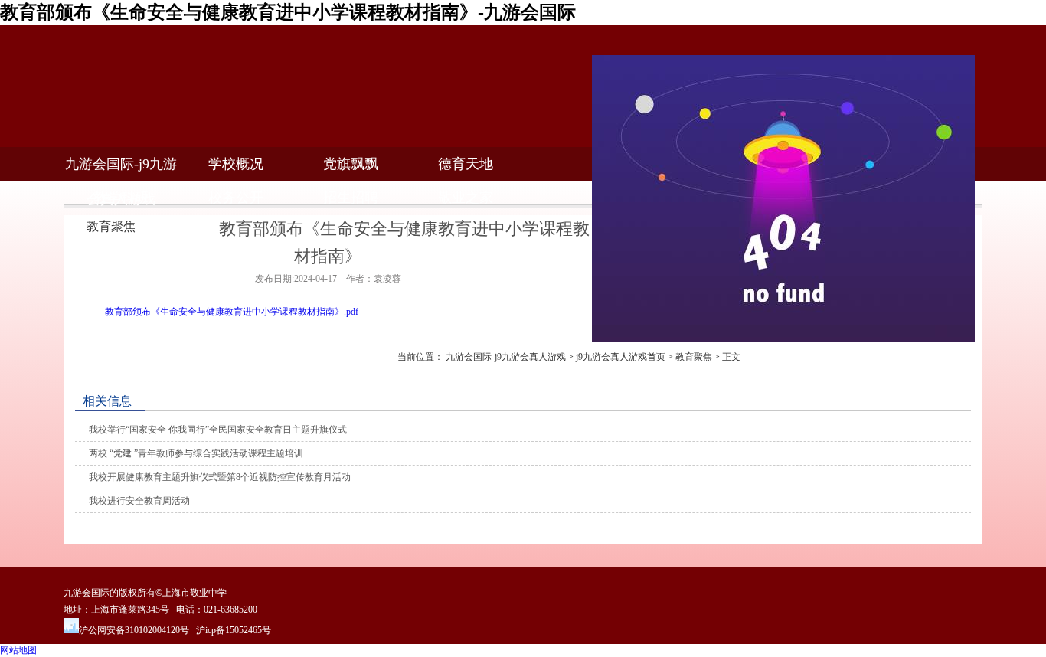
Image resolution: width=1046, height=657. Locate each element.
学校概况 (235, 164)
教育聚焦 (693, 356)
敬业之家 (465, 197)
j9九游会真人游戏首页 (620, 356)
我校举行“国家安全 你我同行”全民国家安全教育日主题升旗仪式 (218, 429)
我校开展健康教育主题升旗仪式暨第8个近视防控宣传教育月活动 (220, 477)
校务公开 (235, 197)
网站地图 (18, 650)
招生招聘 (350, 197)
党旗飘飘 (350, 164)
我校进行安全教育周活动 (139, 500)
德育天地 (465, 164)
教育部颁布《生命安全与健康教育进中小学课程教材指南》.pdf (231, 311)
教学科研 (121, 197)
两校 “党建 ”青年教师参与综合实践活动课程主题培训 (196, 453)
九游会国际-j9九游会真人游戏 (506, 356)
